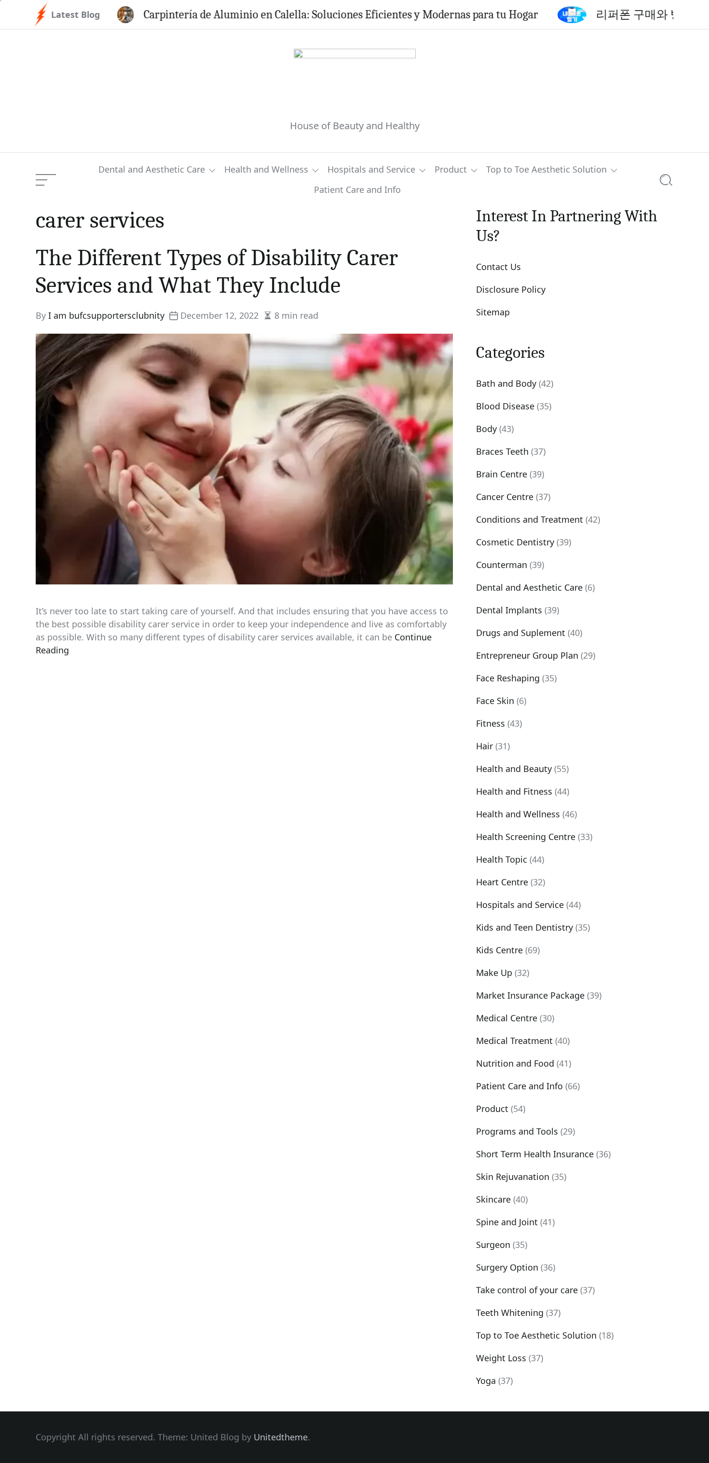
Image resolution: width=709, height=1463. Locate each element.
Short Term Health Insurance (535, 1154)
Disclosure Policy (510, 289)
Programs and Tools (517, 1131)
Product (451, 169)
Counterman (501, 564)
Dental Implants (509, 610)
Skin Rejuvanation (512, 1176)
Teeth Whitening (510, 1312)
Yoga (486, 1380)
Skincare (493, 1199)
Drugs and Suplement (520, 632)
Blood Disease (505, 406)
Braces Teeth (502, 451)
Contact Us (498, 266)
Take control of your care (527, 1290)
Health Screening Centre (525, 836)
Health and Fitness (514, 791)
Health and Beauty (514, 768)
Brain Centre (501, 474)
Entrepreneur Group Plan (527, 655)
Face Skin (495, 700)
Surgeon (493, 1244)
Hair (484, 746)
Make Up (494, 972)
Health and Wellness (266, 169)
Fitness (490, 723)
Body (486, 428)
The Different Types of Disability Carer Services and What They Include (217, 271)
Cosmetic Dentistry (515, 542)
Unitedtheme (281, 1437)
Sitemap (493, 312)
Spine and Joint (507, 1222)
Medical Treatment (514, 1040)
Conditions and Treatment (529, 519)
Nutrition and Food (515, 1063)
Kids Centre (499, 950)
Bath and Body (506, 383)
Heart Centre (502, 882)
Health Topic (501, 859)
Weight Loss (501, 1358)
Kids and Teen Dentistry (524, 927)
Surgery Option (507, 1267)
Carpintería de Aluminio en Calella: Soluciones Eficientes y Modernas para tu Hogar (286, 14)
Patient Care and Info (357, 190)
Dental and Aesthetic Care (151, 169)
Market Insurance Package (530, 995)
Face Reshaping (508, 678)
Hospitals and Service (371, 169)
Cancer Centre (504, 496)
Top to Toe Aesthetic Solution (546, 169)
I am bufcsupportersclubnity (106, 315)
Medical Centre (506, 1018)
